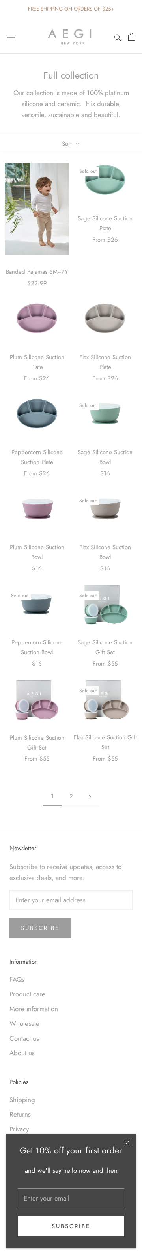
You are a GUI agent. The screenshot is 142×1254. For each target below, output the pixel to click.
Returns (20, 1114)
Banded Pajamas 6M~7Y (37, 272)
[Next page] (90, 796)
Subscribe (71, 1226)
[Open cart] (131, 37)
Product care (27, 994)
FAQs (16, 979)
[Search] (117, 36)
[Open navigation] (11, 36)
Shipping (22, 1099)
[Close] (127, 1143)
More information (33, 1009)
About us (22, 1053)
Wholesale (24, 1023)
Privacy (19, 1129)
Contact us (24, 1038)
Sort (68, 143)
